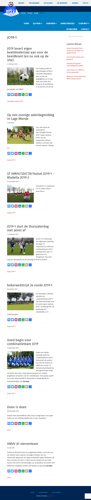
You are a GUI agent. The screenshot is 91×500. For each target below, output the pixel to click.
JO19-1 (21, 101)
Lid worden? (56, 492)
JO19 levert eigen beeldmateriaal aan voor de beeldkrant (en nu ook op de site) (28, 54)
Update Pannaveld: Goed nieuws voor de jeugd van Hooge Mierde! (75, 50)
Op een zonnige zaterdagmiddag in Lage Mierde (30, 117)
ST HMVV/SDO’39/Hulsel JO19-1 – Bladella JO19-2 (30, 175)
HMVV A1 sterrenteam (22, 444)
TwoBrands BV (51, 496)
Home (32, 492)
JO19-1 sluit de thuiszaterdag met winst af (28, 228)
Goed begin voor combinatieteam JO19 (22, 342)
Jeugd (17, 101)
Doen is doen (16, 407)
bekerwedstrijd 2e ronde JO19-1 (29, 285)
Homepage (10, 101)
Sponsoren (43, 492)
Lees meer (26, 381)
